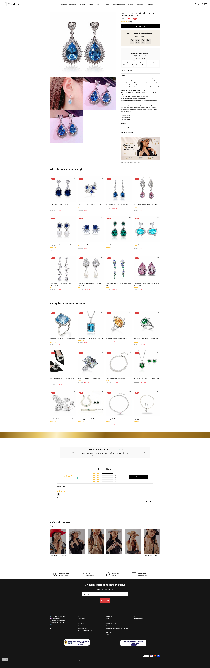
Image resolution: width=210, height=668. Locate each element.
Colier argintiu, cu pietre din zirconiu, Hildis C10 (90, 338)
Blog (107, 618)
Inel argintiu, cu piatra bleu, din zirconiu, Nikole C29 (62, 339)
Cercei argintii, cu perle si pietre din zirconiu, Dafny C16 (89, 284)
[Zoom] (112, 15)
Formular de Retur (83, 628)
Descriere (123, 75)
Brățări (99, 4)
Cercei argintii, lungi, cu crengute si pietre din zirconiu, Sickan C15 (62, 284)
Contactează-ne (110, 616)
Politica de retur (82, 625)
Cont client (137, 613)
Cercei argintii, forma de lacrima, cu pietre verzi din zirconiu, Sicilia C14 (118, 244)
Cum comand (81, 618)
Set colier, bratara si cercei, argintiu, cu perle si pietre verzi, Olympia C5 (90, 418)
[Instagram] (56, 628)
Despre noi (81, 616)
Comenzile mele (138, 618)
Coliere (82, 4)
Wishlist (150, 4)
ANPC (108, 634)
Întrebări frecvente (111, 623)
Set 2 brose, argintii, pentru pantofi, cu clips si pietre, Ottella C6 (62, 379)
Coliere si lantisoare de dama (58, 556)
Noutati (64, 4)
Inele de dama (114, 556)
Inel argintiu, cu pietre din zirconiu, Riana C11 (118, 338)
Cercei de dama (77, 556)
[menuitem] (64, 4)
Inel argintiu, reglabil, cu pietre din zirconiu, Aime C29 (63, 418)
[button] (125, 22)
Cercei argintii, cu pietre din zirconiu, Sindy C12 (90, 244)
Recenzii (108, 632)
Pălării (130, 4)
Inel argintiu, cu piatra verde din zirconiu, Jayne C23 (146, 339)
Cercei (91, 4)
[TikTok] (60, 628)
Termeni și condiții (83, 621)
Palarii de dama (133, 556)
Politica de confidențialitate (85, 630)
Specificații (124, 123)
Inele (107, 4)
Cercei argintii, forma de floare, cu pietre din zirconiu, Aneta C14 (89, 205)
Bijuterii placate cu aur (152, 556)
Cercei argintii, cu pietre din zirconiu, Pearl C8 (146, 244)
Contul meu (137, 616)
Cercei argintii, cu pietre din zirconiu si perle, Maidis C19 (61, 244)
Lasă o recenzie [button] (138, 477)
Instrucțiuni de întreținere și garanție (115, 625)
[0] (205, 4)
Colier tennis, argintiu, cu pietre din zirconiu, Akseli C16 (117, 418)
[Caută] (198, 4)
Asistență (109, 613)
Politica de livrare (82, 623)
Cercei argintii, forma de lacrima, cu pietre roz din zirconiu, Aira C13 (146, 284)
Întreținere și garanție (127, 132)
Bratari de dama (95, 556)
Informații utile (83, 613)
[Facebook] (52, 628)
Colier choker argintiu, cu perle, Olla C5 (116, 378)
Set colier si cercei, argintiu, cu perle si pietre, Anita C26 (145, 418)
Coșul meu (137, 621)
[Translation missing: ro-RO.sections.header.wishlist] (202, 4)
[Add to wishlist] (74, 178)
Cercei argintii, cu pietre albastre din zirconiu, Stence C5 (61, 205)
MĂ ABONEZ (105, 600)
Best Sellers (73, 4)
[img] (61, 491)
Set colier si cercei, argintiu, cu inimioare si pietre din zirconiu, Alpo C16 (146, 379)
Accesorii (140, 4)
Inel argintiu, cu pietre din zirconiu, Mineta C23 (90, 378)
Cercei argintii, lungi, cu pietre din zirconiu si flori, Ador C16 (119, 284)
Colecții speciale (119, 4)
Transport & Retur (126, 128)
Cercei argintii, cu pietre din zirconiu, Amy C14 (118, 204)
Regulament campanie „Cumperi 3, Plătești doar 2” (130, 162)
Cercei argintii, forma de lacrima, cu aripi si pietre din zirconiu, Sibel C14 (146, 205)
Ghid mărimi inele (111, 621)
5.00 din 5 (76, 476)
